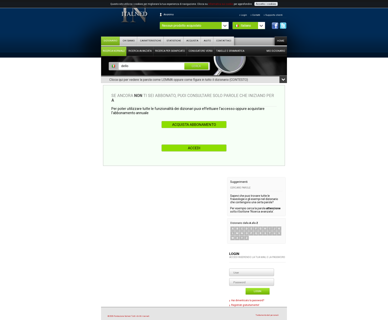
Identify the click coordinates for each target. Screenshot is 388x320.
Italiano (246, 25)
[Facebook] (275, 25)
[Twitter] (283, 25)
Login (257, 291)
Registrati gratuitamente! (245, 305)
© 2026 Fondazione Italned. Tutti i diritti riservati (128, 316)
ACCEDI (194, 148)
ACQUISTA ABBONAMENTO (194, 124)
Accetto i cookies (266, 3)
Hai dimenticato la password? (247, 300)
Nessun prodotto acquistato (181, 25)
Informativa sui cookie (220, 4)
